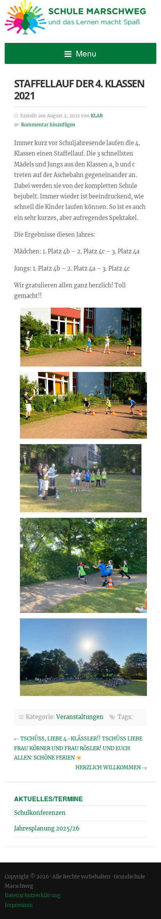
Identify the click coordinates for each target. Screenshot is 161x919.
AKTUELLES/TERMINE (48, 798)
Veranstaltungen (80, 717)
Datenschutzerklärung (32, 895)
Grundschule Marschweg (80, 19)
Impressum (19, 905)
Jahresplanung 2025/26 (47, 828)
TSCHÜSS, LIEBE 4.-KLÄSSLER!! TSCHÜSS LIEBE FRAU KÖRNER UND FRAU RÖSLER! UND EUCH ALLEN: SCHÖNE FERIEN (78, 748)
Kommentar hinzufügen (48, 124)
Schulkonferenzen (40, 812)
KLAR (97, 116)
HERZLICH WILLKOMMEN (108, 767)
